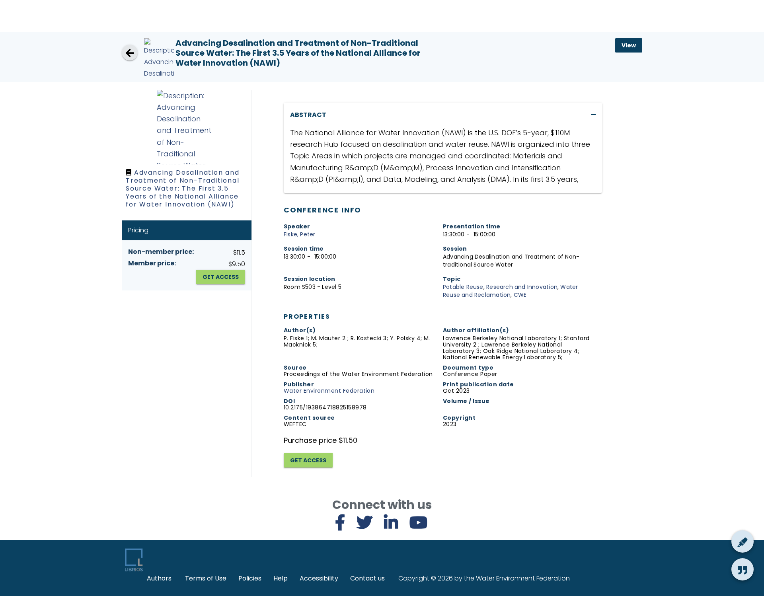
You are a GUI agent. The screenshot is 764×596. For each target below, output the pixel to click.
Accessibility (319, 578)
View (629, 45)
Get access (308, 460)
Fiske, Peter (300, 234)
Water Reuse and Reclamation (510, 291)
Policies (249, 578)
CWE (520, 295)
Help (280, 578)
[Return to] (130, 52)
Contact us (367, 578)
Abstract (308, 114)
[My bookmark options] (742, 541)
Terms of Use (205, 578)
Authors (159, 578)
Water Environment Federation (329, 391)
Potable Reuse (463, 287)
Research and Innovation (521, 287)
